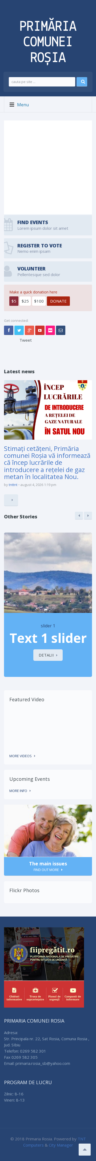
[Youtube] (40, 330)
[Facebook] (8, 330)
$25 (25, 301)
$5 (13, 301)
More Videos (20, 755)
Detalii (46, 655)
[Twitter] (19, 330)
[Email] (60, 330)
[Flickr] (50, 330)
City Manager (61, 1145)
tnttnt (13, 484)
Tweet (25, 340)
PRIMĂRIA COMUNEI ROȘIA (48, 42)
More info (18, 790)
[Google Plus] (29, 330)
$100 (39, 301)
